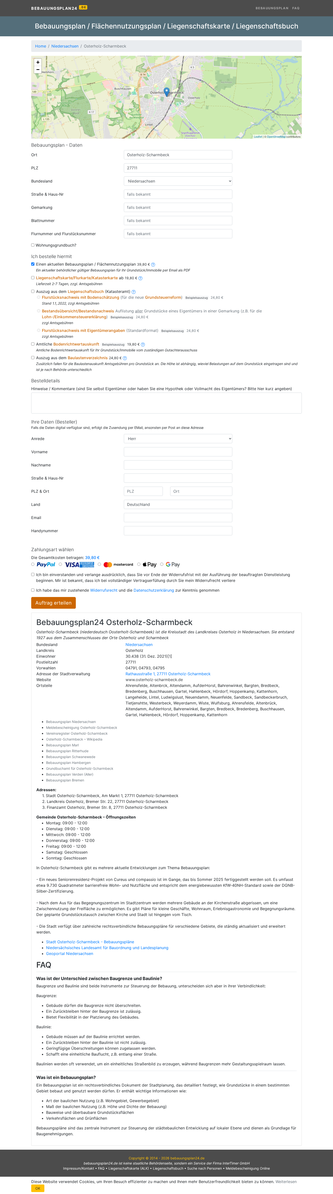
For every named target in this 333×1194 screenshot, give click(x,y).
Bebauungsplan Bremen (65, 780)
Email (36, 517)
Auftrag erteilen (53, 603)
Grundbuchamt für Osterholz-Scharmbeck (79, 768)
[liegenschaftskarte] (140, 277)
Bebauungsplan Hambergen (68, 763)
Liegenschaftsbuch (168, 1168)
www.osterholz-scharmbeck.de (154, 679)
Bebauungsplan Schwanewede (70, 757)
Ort (34, 154)
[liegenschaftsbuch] (134, 291)
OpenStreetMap (276, 136)
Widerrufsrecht (104, 590)
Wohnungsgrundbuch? (56, 245)
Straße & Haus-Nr (47, 194)
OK (37, 1188)
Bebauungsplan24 (58, 8)
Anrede (37, 438)
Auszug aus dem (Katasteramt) (83, 291)
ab (86, 277)
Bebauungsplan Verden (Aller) (69, 774)
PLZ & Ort (40, 491)
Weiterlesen (286, 1181)
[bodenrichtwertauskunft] (143, 344)
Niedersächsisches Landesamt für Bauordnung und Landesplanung (107, 947)
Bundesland (41, 181)
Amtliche (88, 344)
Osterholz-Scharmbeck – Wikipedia (74, 739)
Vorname (39, 451)
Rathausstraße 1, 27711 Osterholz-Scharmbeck (168, 673)
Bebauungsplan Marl (62, 745)
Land (35, 504)
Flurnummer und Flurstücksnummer (63, 233)
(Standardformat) (120, 330)
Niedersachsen (139, 644)
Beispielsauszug (197, 297)
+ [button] (37, 62)
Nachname (41, 464)
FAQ (296, 8)
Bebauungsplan (272, 8)
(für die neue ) (132, 297)
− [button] (37, 70)
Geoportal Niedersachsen (69, 953)
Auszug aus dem (79, 357)
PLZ (34, 167)
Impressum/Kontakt (78, 1168)
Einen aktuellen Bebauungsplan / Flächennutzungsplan (93, 264)
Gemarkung (41, 207)
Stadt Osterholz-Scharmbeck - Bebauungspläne (90, 941)
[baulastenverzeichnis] (125, 357)
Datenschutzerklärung (154, 590)
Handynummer (44, 530)
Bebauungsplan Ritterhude (67, 751)
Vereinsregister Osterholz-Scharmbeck (77, 733)
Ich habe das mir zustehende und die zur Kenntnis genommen (127, 590)
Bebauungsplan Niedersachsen (71, 722)
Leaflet (258, 136)
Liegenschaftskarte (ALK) (128, 1168)
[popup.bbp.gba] (153, 264)
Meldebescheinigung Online (248, 1168)
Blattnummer (43, 220)
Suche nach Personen (204, 1168)
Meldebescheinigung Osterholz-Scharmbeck (81, 727)
